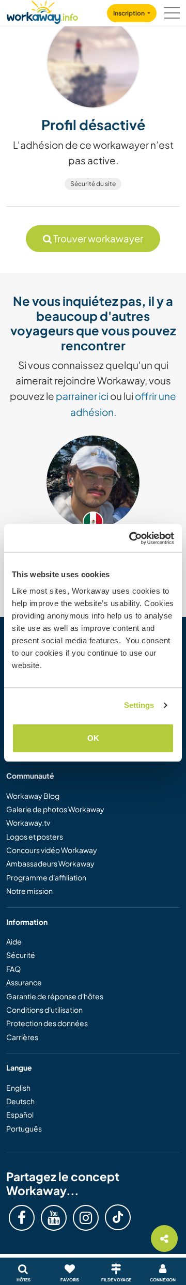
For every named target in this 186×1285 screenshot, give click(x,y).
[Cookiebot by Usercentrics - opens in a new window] (131, 538)
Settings (139, 705)
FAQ (13, 968)
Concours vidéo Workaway (51, 850)
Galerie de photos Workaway (55, 809)
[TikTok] (118, 1217)
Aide (14, 941)
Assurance (24, 982)
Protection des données (47, 1023)
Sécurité (20, 954)
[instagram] (86, 1218)
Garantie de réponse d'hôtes (54, 996)
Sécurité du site (93, 184)
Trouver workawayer (97, 238)
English (18, 1087)
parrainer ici (82, 396)
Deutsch (20, 1101)
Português (24, 1128)
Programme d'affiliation (46, 877)
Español (20, 1114)
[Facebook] (22, 1218)
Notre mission (29, 890)
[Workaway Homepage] (42, 11)
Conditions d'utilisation (44, 1009)
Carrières (22, 1037)
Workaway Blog (32, 795)
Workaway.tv (28, 822)
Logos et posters (34, 836)
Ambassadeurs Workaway (50, 863)
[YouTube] (54, 1218)
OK (93, 738)
